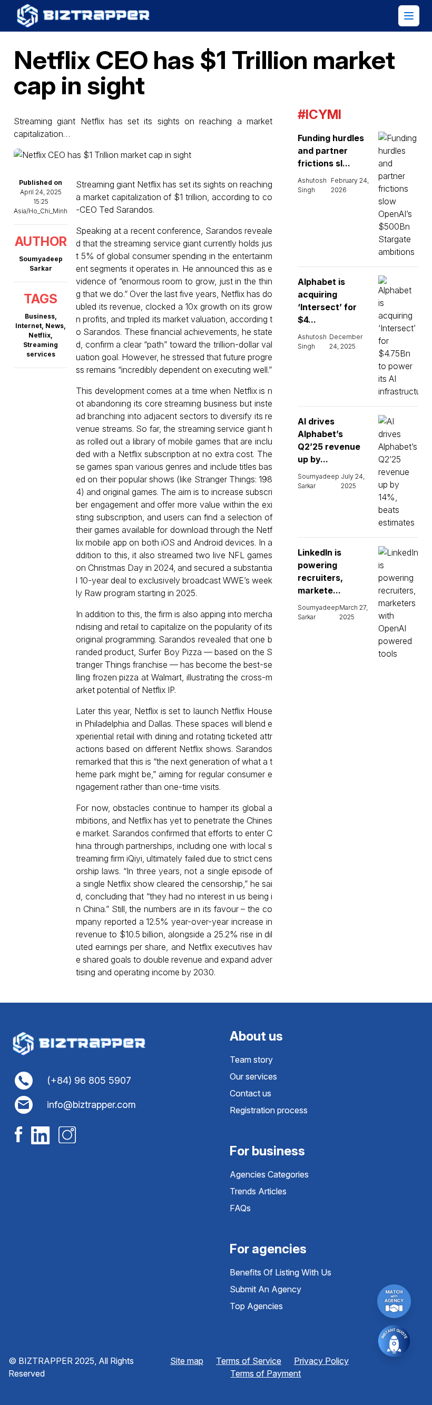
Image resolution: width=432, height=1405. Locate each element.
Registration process (269, 1110)
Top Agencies (256, 1306)
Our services (253, 1076)
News (54, 326)
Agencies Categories (269, 1174)
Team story (251, 1059)
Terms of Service (248, 1360)
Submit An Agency (265, 1289)
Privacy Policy (321, 1360)
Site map (186, 1360)
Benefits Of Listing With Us (280, 1272)
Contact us (250, 1093)
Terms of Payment (265, 1373)
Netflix (39, 335)
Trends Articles (258, 1191)
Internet (28, 326)
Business (40, 316)
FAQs (240, 1208)
